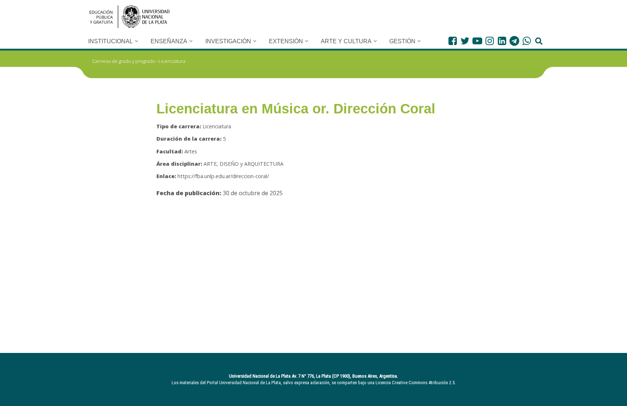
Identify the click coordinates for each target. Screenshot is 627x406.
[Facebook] (453, 41)
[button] (136, 41)
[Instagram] (490, 41)
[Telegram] (514, 41)
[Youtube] (477, 41)
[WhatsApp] (527, 41)
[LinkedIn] (502, 41)
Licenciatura (172, 61)
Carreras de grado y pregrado (123, 61)
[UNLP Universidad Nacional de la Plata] (129, 16)
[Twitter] (465, 41)
